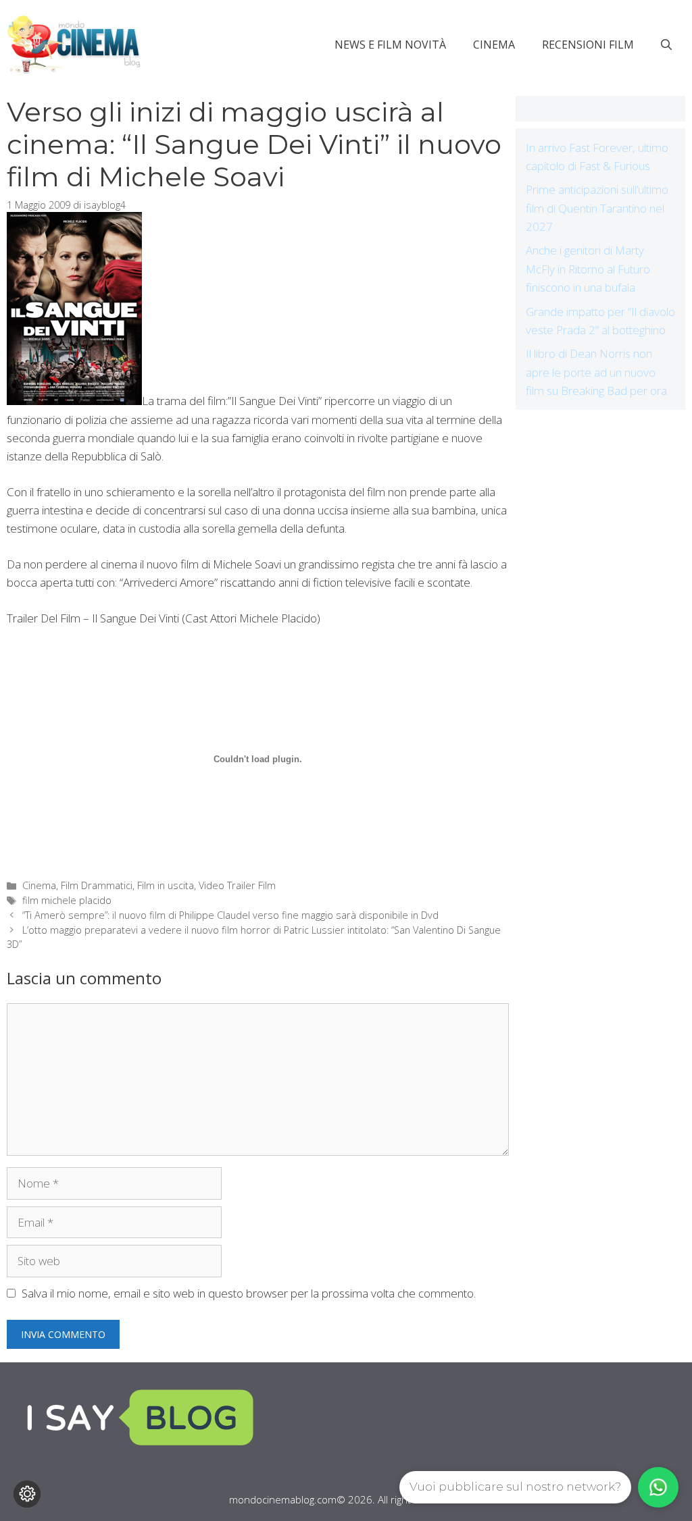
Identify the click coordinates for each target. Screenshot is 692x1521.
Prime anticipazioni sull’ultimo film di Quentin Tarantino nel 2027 (597, 208)
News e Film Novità (390, 44)
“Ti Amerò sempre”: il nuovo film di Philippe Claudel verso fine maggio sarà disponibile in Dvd (230, 915)
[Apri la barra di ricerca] (666, 44)
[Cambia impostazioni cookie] (27, 1493)
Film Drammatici (96, 885)
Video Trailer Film (237, 885)
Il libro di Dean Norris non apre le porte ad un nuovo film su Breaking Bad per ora (596, 372)
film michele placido (67, 900)
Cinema (494, 44)
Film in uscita (165, 885)
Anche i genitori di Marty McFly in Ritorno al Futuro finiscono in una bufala (588, 268)
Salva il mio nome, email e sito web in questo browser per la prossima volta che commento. (249, 1293)
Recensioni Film (588, 44)
